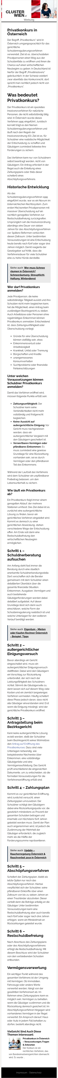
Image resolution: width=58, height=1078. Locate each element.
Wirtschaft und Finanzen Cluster (29, 9)
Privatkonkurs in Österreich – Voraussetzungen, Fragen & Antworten (36, 1041)
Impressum (21, 1072)
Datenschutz (35, 1072)
